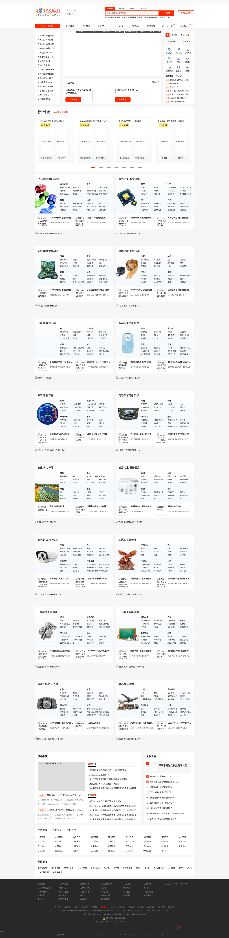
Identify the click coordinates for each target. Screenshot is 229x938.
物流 (39, 99)
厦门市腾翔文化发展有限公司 (140, 584)
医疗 (52, 74)
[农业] (47, 486)
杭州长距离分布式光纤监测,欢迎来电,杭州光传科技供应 (153, 218)
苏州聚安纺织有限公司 (176, 295)
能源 (39, 74)
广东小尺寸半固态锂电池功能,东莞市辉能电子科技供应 (190, 218)
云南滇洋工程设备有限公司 (139, 439)
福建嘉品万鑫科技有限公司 (59, 223)
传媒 (52, 95)
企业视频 (135, 26)
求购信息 (102, 26)
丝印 (48, 53)
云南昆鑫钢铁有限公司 (138, 511)
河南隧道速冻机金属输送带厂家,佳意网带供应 (68, 651)
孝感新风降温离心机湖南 (140, 362)
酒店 (52, 44)
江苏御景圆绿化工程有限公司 (97, 511)
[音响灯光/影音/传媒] (47, 702)
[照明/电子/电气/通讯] (128, 197)
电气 (48, 40)
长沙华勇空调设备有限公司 (139, 367)
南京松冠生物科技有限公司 (130, 121)
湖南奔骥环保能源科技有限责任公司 (181, 584)
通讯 (52, 40)
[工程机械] (47, 630)
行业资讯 (118, 26)
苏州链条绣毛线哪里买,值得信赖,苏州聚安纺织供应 (189, 290)
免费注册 (125, 3)
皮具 (52, 48)
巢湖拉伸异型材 (174, 506)
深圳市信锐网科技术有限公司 (178, 95)
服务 (48, 99)
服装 (39, 48)
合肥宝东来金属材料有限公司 (178, 511)
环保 (52, 57)
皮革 (48, 48)
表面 (52, 36)
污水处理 (50, 78)
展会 (44, 99)
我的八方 (136, 3)
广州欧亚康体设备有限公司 (139, 656)
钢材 (48, 74)
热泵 (44, 61)
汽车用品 (45, 65)
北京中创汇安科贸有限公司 (59, 584)
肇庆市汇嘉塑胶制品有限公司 (60, 367)
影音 (47, 95)
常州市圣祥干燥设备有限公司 (52, 121)
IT (51, 53)
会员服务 (184, 26)
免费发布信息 (186, 13)
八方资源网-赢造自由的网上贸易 (56, 12)
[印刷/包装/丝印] (47, 341)
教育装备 (45, 91)
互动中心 (151, 3)
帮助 (173, 3)
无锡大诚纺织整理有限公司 (139, 295)
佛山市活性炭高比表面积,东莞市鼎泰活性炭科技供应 (189, 362)
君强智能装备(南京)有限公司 (178, 439)
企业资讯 (151, 26)
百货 (45, 82)
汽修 (52, 65)
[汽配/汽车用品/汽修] (128, 414)
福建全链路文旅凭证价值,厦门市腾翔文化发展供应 (151, 579)
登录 (115, 3)
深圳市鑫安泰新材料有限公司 (97, 223)
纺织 (44, 48)
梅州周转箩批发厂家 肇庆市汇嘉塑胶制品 (66, 362)
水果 (52, 70)
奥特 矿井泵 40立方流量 (97, 434)
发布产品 (171, 42)
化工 (39, 36)
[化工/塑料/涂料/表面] (47, 197)
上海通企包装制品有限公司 (59, 511)
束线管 (162, 18)
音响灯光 (41, 95)
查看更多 (156, 82)
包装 (44, 53)
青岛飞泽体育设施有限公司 (96, 584)
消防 (44, 78)
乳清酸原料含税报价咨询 (178, 651)
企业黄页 (86, 26)
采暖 (39, 61)
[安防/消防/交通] (47, 558)
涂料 (48, 36)
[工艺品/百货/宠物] (128, 558)
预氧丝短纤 (172, 84)
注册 (188, 35)
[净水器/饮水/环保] (128, 341)
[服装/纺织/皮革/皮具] (128, 269)
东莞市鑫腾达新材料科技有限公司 (93, 121)
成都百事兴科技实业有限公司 (178, 656)
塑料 (44, 36)
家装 (48, 44)
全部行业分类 (47, 26)
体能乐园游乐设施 (112, 18)
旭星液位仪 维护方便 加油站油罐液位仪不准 (68, 434)
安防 (39, 78)
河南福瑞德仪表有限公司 (58, 439)
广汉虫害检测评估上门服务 (98, 290)
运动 (52, 91)
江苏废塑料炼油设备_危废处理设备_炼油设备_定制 (189, 579)
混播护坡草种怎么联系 (96, 506)
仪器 (48, 61)
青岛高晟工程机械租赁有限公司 (171, 121)
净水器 (40, 57)
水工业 (46, 57)
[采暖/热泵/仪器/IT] (47, 414)
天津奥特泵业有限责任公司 (96, 439)
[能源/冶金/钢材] (128, 486)
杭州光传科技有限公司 (138, 223)
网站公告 (179, 76)
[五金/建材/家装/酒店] (47, 269)
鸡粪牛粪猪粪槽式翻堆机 (132, 18)
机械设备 (49, 87)
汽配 (39, 65)
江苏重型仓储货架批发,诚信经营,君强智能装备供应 (189, 434)
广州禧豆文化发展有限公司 (177, 91)
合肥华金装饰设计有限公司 (59, 295)
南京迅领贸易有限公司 (176, 98)
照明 (39, 40)
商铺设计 (186, 42)
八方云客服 (167, 26)
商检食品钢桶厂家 (57, 506)
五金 (39, 44)
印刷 (39, 53)
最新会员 (169, 76)
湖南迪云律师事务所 (175, 102)
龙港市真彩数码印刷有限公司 (97, 367)
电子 (44, 40)
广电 (39, 91)
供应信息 (69, 26)
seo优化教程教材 (151, 18)
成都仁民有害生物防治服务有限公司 (100, 295)
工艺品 (40, 82)
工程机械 (41, 87)
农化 (44, 70)
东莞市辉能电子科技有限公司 (178, 223)
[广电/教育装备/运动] (128, 630)
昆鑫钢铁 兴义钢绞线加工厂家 (142, 506)
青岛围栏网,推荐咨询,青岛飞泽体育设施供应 (105, 579)
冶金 (44, 74)
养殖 (48, 70)
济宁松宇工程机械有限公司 (96, 656)
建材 (44, 44)
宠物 (50, 82)
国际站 (191, 3)
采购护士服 (172, 87)
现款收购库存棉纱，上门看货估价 (178, 80)
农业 (39, 70)
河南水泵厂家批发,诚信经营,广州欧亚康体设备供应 (151, 651)
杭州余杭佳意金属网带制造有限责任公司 (64, 656)
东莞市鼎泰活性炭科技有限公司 (179, 367)
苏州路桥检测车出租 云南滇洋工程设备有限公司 (150, 434)
